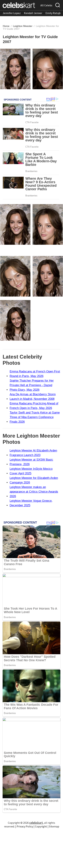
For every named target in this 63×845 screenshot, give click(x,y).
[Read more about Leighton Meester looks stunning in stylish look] (48, 276)
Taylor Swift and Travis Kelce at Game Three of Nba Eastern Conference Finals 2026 (35, 417)
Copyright (41, 826)
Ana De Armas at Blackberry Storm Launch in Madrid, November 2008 (33, 397)
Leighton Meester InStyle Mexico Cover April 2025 (31, 471)
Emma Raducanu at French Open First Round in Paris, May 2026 (35, 374)
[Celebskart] (19, 5)
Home (6, 26)
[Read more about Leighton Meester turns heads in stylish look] (15, 224)
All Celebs (46, 5)
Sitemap (54, 826)
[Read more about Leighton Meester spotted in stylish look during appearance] (15, 276)
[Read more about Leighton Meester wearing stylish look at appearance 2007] (15, 69)
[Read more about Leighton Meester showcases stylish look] (48, 224)
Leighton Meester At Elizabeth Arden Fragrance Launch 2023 (33, 453)
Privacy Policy (25, 826)
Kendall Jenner (33, 13)
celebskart (36, 823)
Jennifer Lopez (12, 13)
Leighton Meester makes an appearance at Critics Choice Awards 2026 (34, 491)
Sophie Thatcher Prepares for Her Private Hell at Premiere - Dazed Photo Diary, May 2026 (32, 385)
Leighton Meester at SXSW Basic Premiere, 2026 (31, 462)
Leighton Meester (23, 26)
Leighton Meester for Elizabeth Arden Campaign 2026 (34, 480)
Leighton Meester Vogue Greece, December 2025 (31, 503)
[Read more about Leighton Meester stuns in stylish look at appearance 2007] (48, 69)
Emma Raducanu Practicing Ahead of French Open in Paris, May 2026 (34, 406)
